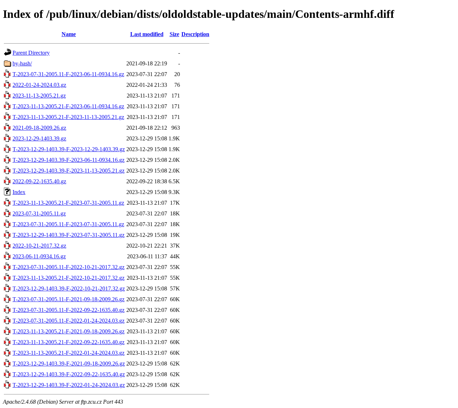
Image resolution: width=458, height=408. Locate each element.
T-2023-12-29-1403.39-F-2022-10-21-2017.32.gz (69, 288)
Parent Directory (31, 53)
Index (19, 192)
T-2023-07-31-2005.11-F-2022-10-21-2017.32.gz (69, 267)
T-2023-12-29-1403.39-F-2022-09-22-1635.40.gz (69, 374)
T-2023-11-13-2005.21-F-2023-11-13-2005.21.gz (68, 117)
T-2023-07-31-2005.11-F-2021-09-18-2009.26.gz (69, 299)
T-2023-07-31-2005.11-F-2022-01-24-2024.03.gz (69, 321)
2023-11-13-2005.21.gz (39, 96)
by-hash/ (22, 63)
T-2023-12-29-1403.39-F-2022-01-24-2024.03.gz (69, 385)
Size (174, 34)
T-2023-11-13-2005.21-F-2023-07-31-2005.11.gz (68, 203)
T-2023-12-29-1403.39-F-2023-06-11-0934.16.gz (69, 160)
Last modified (147, 34)
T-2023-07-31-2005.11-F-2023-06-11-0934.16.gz (68, 74)
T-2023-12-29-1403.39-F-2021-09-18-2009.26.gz (69, 363)
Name (69, 34)
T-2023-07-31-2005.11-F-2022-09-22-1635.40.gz (69, 310)
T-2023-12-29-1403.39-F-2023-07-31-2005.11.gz (69, 235)
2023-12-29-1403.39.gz (39, 138)
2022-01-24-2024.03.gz (39, 85)
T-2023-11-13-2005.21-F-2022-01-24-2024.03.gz (69, 353)
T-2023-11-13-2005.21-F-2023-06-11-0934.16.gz (68, 106)
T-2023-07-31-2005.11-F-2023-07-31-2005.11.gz (68, 224)
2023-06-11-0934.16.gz (39, 256)
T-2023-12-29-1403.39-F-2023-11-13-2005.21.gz (69, 171)
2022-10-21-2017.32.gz (39, 246)
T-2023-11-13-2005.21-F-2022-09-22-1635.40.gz (69, 342)
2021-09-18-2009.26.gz (39, 128)
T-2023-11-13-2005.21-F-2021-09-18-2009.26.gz (69, 331)
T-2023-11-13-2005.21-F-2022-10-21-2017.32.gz (69, 278)
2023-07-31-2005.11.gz (39, 213)
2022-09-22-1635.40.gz (39, 181)
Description (195, 34)
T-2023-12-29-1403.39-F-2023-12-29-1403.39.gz (69, 149)
